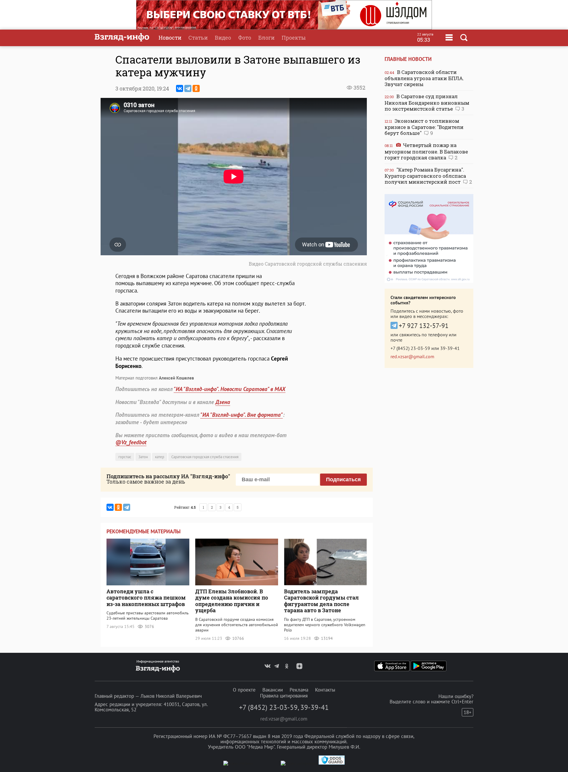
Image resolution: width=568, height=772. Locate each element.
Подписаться (343, 479)
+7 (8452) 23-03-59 (410, 348)
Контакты (325, 690)
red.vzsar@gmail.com (412, 356)
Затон (143, 456)
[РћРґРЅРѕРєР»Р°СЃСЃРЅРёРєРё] (196, 88)
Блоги (266, 37)
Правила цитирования (284, 695)
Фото (244, 37)
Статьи (198, 37)
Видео (223, 37)
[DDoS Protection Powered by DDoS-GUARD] (332, 763)
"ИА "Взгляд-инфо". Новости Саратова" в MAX (229, 389)
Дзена (222, 402)
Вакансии (272, 690)
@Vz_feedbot (130, 442)
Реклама (299, 690)
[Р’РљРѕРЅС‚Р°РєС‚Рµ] (179, 88)
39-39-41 (450, 348)
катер (159, 456)
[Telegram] (187, 88)
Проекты (294, 37)
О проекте (244, 690)
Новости (170, 37)
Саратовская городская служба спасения (204, 456)
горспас (124, 456)
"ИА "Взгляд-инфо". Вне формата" (241, 414)
